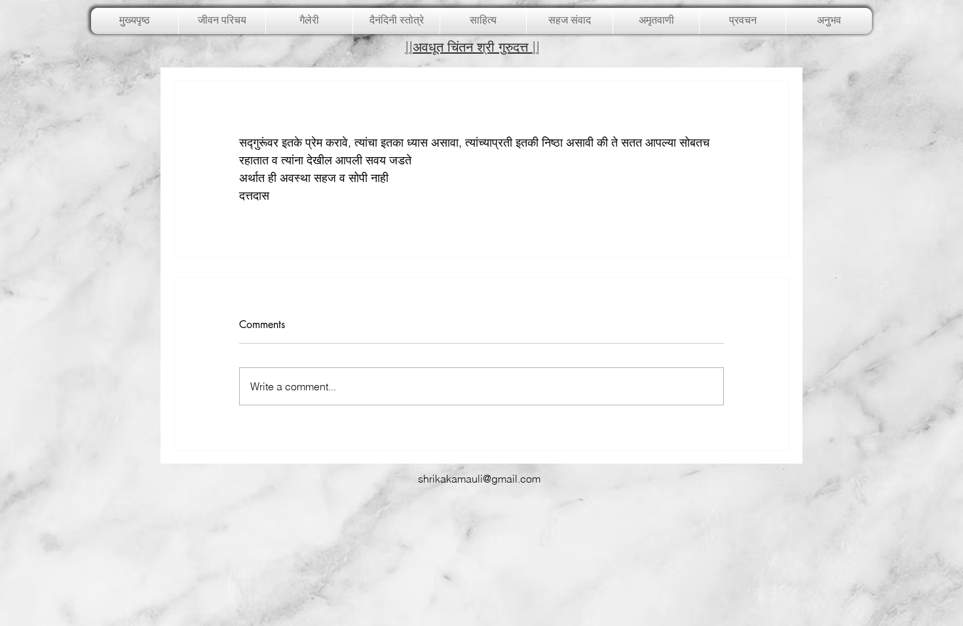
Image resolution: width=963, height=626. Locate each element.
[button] (309, 21)
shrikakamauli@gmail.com (479, 478)
